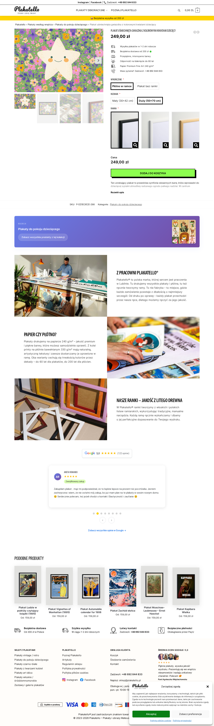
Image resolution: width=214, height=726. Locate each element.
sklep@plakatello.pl (130, 680)
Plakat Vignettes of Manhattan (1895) (59, 611)
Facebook (90, 679)
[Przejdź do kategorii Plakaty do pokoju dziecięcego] (184, 232)
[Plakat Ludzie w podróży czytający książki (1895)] (27, 585)
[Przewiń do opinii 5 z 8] (109, 513)
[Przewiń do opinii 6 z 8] (113, 513)
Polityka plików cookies (160, 720)
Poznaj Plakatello (71, 655)
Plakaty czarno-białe (25, 664)
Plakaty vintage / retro (26, 655)
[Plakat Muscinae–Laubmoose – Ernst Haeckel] (154, 585)
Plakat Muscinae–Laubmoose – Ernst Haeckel (154, 610)
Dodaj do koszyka (153, 173)
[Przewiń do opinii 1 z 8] (94, 513)
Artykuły (67, 659)
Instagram (72, 679)
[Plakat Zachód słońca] (122, 588)
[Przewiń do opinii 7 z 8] (117, 513)
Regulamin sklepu (72, 664)
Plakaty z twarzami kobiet (28, 668)
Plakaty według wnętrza (40, 24)
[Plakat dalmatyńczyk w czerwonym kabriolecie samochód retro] (194, 32)
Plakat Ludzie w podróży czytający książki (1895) (27, 610)
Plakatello (20, 24)
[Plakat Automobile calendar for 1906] (91, 586)
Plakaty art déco (23, 672)
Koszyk (114, 655)
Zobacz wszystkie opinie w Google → (107, 530)
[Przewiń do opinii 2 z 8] (97, 513)
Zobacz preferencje (190, 714)
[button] (207, 686)
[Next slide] (98, 60)
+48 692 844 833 (127, 2)
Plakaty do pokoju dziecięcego (71, 24)
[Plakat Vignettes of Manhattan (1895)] (59, 586)
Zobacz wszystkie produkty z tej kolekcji (43, 237)
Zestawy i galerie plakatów (29, 685)
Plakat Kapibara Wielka (186, 611)
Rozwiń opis (117, 192)
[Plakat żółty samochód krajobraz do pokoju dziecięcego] (198, 32)
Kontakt (114, 664)
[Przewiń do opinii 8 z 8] (120, 513)
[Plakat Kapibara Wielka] (185, 586)
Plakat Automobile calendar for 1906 (91, 611)
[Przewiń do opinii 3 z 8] (101, 513)
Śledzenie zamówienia (122, 659)
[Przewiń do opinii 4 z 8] (105, 513)
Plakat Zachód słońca (122, 610)
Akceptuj (151, 714)
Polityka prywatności (182, 720)
